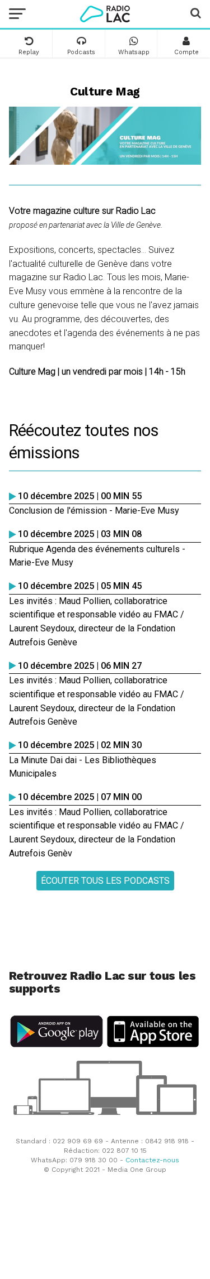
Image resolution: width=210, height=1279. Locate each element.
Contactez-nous (152, 1160)
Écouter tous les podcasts (105, 880)
